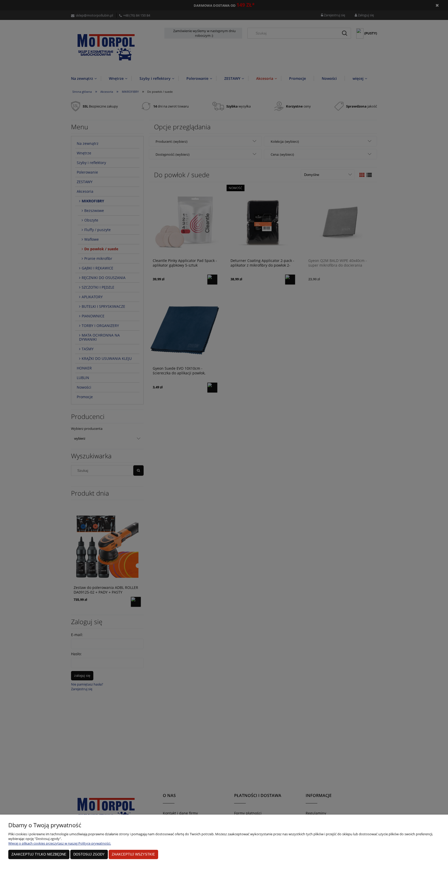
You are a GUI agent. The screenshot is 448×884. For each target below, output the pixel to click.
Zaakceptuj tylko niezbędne (38, 854)
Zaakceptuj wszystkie (133, 854)
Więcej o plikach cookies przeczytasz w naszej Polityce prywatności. (59, 843)
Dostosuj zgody (89, 854)
